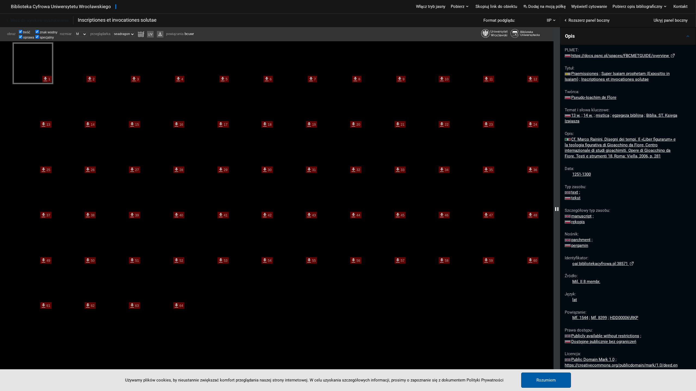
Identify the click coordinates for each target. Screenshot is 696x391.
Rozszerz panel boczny (589, 20)
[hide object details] (557, 209)
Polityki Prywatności (485, 380)
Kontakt (680, 6)
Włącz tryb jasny (430, 6)
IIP (549, 20)
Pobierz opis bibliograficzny (637, 6)
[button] (628, 36)
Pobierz (457, 6)
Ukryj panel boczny (671, 20)
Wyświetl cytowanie (589, 6)
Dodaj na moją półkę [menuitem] (547, 6)
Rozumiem (546, 380)
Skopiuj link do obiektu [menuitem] (496, 6)
